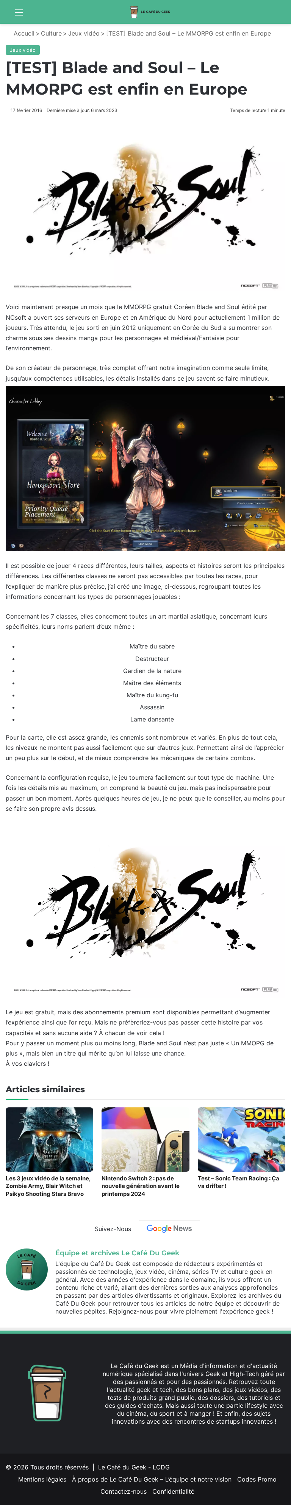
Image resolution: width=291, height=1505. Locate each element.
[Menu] (19, 14)
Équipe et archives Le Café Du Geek (117, 1253)
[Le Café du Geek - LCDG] (150, 12)
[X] (184, 1435)
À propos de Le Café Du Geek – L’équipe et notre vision (152, 1479)
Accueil (23, 33)
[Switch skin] (281, 14)
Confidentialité (173, 1491)
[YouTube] (203, 1435)
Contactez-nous (123, 1491)
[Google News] (169, 1228)
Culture (51, 33)
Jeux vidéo (84, 33)
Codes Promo (257, 1479)
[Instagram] (212, 1435)
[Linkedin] (194, 1435)
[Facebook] (175, 1435)
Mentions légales (42, 1479)
